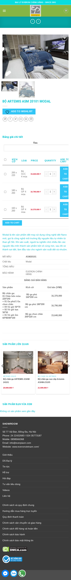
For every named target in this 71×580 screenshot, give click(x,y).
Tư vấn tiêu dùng (11, 484)
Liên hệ (6, 496)
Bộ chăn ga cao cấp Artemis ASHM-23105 (51, 380)
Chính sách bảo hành (13, 534)
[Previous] (8, 56)
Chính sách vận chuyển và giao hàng (21, 522)
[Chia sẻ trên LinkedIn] (31, 119)
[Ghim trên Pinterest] (26, 119)
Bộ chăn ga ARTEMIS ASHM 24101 (16, 380)
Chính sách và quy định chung (18, 505)
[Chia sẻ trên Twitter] (15, 119)
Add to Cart (65, 174)
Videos (6, 490)
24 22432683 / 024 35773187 (26, 435)
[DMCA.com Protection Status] (14, 549)
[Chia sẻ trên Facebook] (10, 119)
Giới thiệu (7, 454)
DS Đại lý (7, 460)
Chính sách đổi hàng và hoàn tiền (20, 528)
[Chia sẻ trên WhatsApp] (5, 119)
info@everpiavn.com (20, 443)
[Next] (63, 56)
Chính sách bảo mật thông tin (17, 540)
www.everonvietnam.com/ (25, 446)
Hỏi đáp (6, 478)
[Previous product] (38, 21)
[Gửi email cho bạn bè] (20, 119)
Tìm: (35, 143)
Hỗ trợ (5, 472)
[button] (4, 11)
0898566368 (17, 439)
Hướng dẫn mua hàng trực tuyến (19, 511)
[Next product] (32, 21)
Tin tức (6, 466)
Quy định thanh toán (13, 516)
